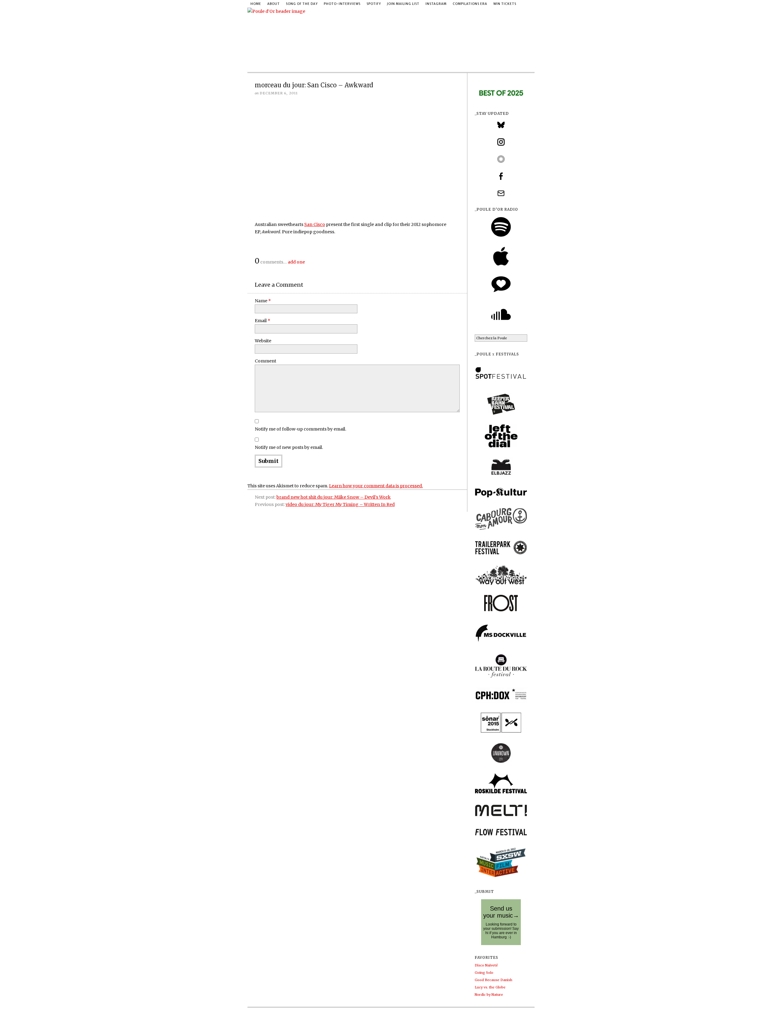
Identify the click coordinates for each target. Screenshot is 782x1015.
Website (263, 341)
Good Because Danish (493, 980)
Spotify (374, 4)
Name (263, 301)
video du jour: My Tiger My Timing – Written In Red (340, 504)
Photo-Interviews (342, 4)
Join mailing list (403, 4)
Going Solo (484, 972)
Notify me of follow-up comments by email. (300, 429)
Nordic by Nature (489, 994)
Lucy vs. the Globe (490, 987)
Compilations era (470, 4)
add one (296, 262)
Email (262, 320)
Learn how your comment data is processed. (376, 486)
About (273, 4)
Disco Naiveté (486, 965)
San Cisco (314, 224)
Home (255, 4)
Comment (265, 361)
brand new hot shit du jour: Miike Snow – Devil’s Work (333, 497)
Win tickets (504, 4)
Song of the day (302, 4)
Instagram (436, 4)
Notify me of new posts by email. (289, 447)
